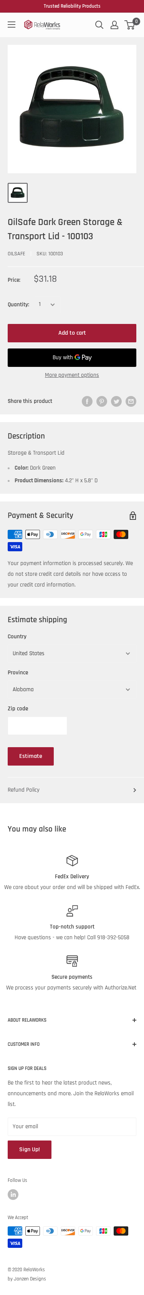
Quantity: (18, 304)
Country (17, 636)
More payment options (72, 375)
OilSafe (16, 253)
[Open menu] (11, 24)
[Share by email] (131, 401)
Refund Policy (24, 790)
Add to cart (72, 333)
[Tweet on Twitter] (116, 401)
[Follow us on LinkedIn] (13, 1194)
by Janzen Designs (27, 1279)
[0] (130, 25)
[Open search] (99, 25)
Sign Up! (29, 1149)
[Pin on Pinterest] (101, 401)
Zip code (18, 708)
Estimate (30, 756)
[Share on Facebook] (87, 401)
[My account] (114, 25)
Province (18, 672)
